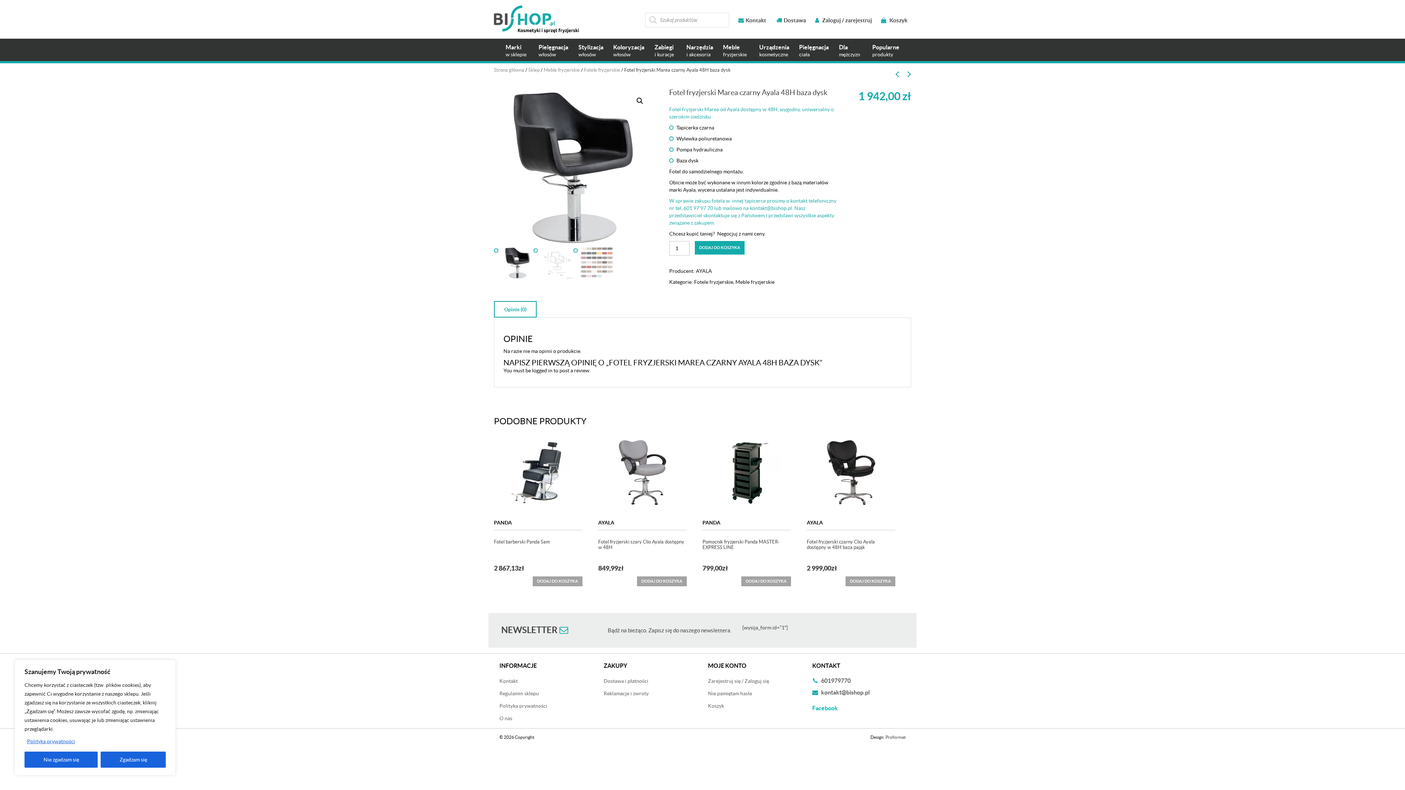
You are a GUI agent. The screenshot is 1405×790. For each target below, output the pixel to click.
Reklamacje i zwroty (626, 693)
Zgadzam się (133, 760)
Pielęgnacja (553, 50)
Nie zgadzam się (61, 760)
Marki (516, 50)
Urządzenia (774, 50)
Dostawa (795, 20)
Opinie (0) (515, 309)
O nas (505, 718)
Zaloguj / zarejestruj (846, 20)
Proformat (895, 737)
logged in (542, 370)
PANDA (503, 523)
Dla (849, 50)
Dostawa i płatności (626, 681)
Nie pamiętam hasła (730, 693)
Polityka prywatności (51, 741)
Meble (735, 50)
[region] (95, 717)
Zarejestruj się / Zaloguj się (738, 681)
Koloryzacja (628, 50)
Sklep (534, 70)
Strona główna (509, 70)
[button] (640, 101)
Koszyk (897, 20)
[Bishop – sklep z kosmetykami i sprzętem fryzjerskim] (536, 19)
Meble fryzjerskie (562, 70)
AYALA (704, 271)
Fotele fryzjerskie (602, 70)
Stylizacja (590, 50)
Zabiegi (664, 50)
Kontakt (756, 20)
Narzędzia (699, 50)
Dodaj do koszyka (719, 247)
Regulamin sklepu (519, 693)
